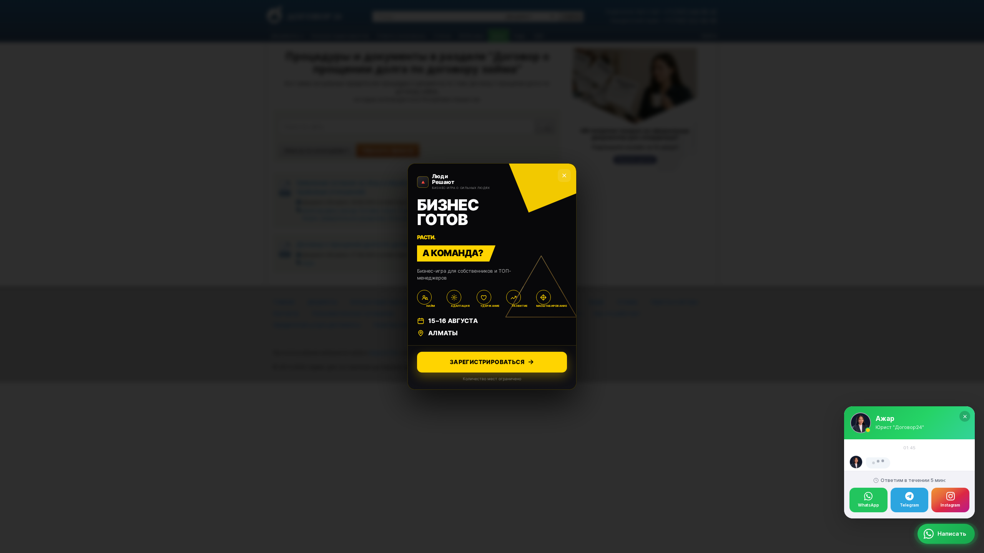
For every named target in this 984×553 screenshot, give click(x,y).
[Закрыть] (964, 381)
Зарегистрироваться (487, 362)
